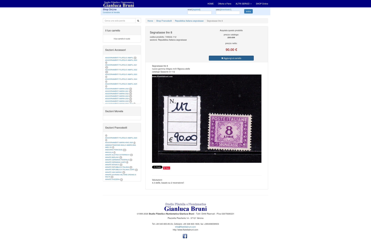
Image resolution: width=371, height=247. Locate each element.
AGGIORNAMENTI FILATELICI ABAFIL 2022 (121, 69)
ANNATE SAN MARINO (113, 172)
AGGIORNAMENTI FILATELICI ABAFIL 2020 (121, 60)
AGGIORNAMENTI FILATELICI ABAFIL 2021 (121, 65)
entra (248, 11)
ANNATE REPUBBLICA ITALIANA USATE (120, 169)
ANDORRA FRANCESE (113, 149)
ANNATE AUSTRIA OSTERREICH (117, 155)
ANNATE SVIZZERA (112, 179)
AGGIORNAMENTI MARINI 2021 (117, 91)
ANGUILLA (109, 152)
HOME (211, 3)
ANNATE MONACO (112, 164)
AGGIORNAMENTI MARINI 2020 (117, 88)
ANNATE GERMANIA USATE (115, 162)
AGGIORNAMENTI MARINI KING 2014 (119, 103)
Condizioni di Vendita (111, 12)
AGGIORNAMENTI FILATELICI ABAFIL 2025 (121, 84)
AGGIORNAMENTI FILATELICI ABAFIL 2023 (121, 74)
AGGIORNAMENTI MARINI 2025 (117, 101)
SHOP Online (262, 3)
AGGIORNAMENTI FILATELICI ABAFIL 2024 (121, 79)
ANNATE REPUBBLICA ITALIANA (117, 167)
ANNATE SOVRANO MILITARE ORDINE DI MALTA (120, 175)
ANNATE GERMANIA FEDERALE (117, 159)
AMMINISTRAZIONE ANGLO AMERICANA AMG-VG (120, 146)
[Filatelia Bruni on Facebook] (185, 235)
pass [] (223, 9)
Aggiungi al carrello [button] (232, 58)
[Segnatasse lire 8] (207, 119)
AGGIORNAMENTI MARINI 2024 (117, 98)
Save (168, 168)
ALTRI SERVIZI (243, 3)
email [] (194, 9)
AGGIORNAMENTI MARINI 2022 (117, 93)
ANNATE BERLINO (112, 157)
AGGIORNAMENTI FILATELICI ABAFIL (119, 57)
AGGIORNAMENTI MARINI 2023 (117, 96)
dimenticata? (226, 9)
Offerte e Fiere (224, 3)
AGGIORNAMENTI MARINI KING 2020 (119, 142)
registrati (196, 9)
